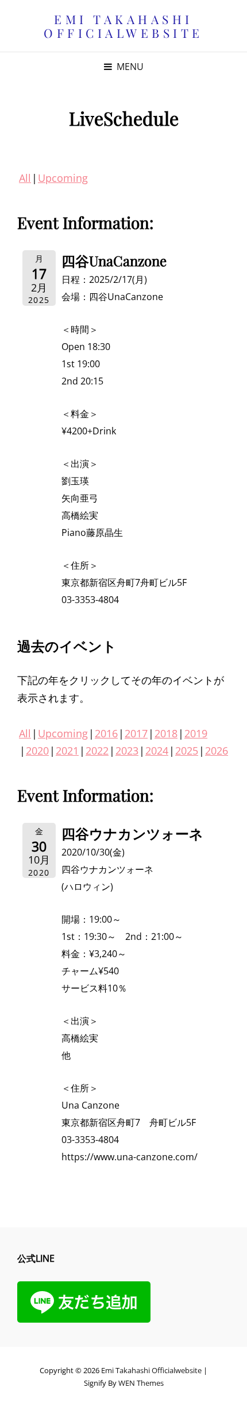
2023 (126, 750)
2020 (37, 750)
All (25, 178)
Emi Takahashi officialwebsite (123, 26)
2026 (216, 750)
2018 (166, 733)
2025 (186, 750)
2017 (136, 733)
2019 (195, 733)
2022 (97, 750)
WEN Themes (141, 1383)
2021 (67, 750)
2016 (106, 733)
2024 (156, 750)
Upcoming (63, 178)
